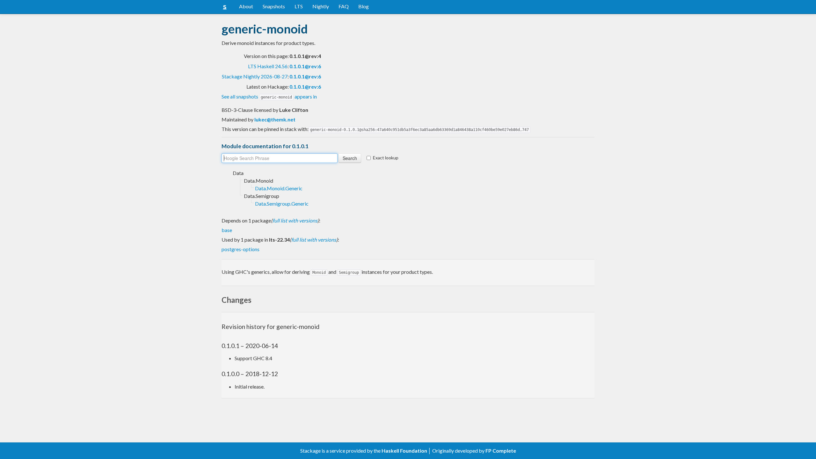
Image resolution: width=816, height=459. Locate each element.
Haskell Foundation (404, 451)
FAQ (344, 6)
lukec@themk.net (274, 119)
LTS (299, 6)
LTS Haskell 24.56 (268, 66)
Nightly (320, 6)
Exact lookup (385, 157)
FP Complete (500, 451)
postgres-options (240, 249)
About (246, 6)
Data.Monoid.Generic (278, 188)
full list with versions (295, 220)
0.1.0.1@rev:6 (305, 66)
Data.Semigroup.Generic (282, 203)
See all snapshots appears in (269, 96)
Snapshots (274, 6)
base (227, 230)
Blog (363, 6)
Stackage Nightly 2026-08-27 (255, 76)
